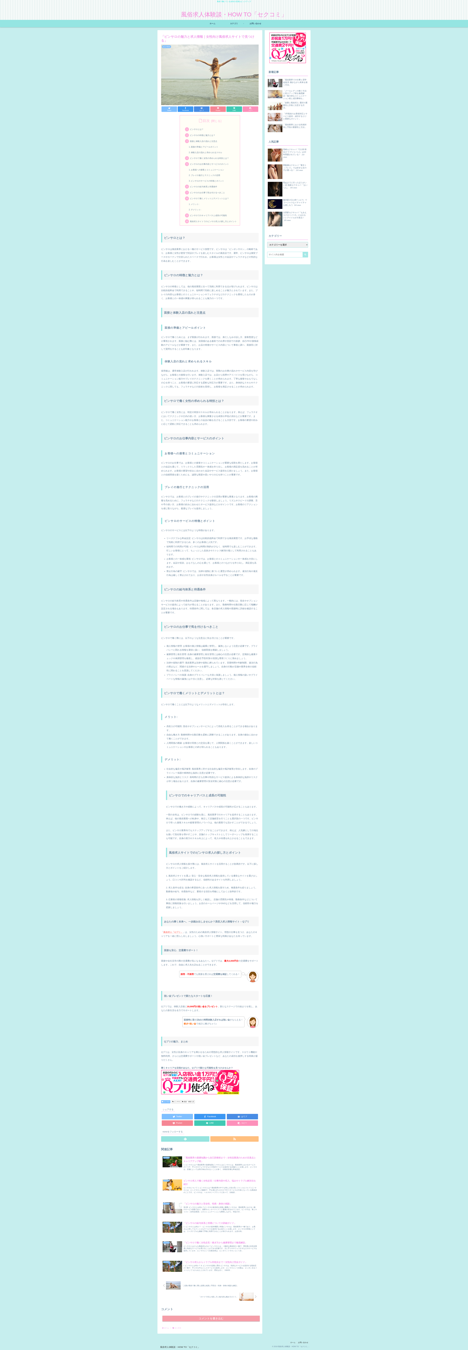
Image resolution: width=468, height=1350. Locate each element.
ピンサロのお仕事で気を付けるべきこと (207, 192)
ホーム (292, 1342)
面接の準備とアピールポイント (204, 147)
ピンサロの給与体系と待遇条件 (203, 186)
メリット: (195, 204)
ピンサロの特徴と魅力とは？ (202, 135)
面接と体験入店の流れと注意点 (203, 141)
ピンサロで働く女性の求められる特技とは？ (209, 158)
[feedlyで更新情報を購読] (185, 1139)
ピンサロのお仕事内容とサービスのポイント (209, 164)
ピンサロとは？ (197, 129)
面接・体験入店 (189, 1102)
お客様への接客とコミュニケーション (207, 170)
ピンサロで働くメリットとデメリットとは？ (209, 198)
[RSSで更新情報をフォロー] (234, 1139)
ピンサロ (167, 1102)
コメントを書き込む (211, 1318)
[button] (250, 109)
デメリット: (196, 210)
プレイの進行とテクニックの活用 (205, 175)
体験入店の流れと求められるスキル (206, 152)
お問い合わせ (303, 1342)
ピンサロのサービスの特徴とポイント (207, 181)
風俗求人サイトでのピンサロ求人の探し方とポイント (213, 221)
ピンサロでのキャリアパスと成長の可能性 (208, 215)
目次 (206, 121)
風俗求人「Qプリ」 (173, 932)
